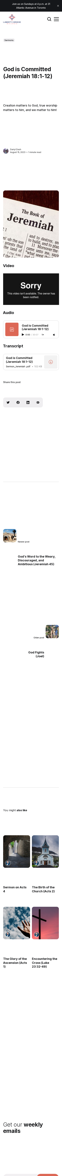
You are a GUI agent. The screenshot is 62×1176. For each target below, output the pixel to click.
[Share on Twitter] (8, 402)
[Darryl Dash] (6, 151)
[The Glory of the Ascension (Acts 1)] (16, 923)
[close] (58, 5)
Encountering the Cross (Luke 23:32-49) (44, 962)
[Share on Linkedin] (28, 402)
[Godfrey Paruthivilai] (8, 863)
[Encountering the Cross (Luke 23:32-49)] (45, 923)
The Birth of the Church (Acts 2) (43, 889)
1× (43, 335)
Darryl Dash (15, 149)
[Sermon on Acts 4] (16, 851)
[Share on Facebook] (18, 402)
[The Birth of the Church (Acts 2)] (45, 851)
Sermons (9, 40)
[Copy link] (38, 402)
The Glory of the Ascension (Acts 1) (15, 962)
